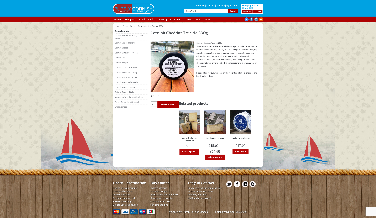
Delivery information (122, 191)
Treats (188, 19)
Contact (211, 5)
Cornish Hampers (122, 62)
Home (117, 19)
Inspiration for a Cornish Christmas (129, 97)
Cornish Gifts (120, 57)
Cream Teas (175, 19)
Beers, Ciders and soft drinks (164, 194)
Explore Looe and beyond (125, 204)
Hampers (130, 19)
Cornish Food (146, 19)
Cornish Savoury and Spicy (126, 72)
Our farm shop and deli (124, 198)
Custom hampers (158, 188)
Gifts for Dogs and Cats (124, 92)
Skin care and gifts (159, 204)
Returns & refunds (121, 194)
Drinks (160, 19)
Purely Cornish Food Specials (127, 102)
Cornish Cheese (129, 26)
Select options (189, 151)
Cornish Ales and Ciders (125, 43)
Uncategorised (121, 107)
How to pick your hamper (125, 188)
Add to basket (168, 104)
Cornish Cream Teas (160, 201)
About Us (200, 5)
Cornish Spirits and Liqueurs (126, 77)
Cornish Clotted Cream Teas (126, 53)
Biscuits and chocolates (161, 198)
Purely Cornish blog (122, 201)
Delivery (220, 5)
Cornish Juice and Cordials (126, 67)
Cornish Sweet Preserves (125, 87)
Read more (240, 151)
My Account (232, 5)
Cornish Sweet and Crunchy (126, 82)
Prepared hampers (159, 191)
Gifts (198, 19)
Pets (207, 19)
